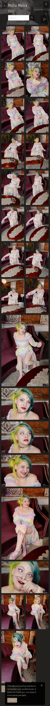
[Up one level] (4, 5)
